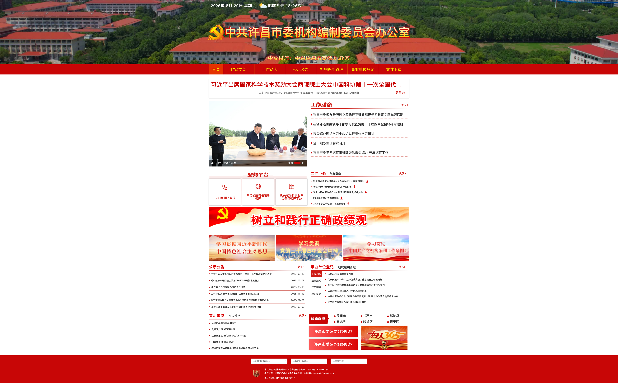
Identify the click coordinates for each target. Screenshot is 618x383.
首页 (216, 69)
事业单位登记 (362, 69)
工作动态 (269, 69)
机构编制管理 (331, 69)
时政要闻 (238, 69)
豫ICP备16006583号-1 (319, 369)
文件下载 (394, 69)
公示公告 (301, 69)
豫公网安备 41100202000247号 (280, 377)
